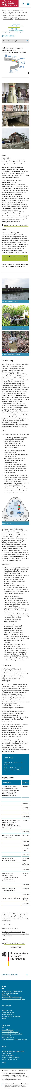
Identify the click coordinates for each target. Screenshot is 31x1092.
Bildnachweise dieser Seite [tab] (10, 975)
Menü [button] (28, 4)
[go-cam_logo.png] (15, 64)
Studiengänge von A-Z (8, 1014)
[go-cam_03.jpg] (15, 342)
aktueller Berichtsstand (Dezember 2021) (16, 225)
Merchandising (6, 995)
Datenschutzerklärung (6, 1080)
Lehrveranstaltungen (8, 1012)
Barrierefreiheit (22, 1070)
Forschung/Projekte (8, 19)
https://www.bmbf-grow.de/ (10, 928)
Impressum (5, 1070)
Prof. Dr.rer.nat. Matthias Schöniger (14, 943)
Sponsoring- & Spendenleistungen (12, 997)
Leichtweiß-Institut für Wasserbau (18, 15)
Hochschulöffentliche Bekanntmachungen (14, 1040)
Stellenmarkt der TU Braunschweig (12, 991)
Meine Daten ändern (8, 1038)
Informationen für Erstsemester (11, 1016)
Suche (23, 3)
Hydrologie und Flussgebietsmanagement (14, 17)
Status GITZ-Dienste (7, 1030)
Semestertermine (7, 1010)
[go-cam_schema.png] (15, 509)
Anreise (4, 1063)
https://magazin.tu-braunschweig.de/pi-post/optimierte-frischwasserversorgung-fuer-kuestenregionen (15, 934)
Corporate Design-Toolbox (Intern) (12, 1034)
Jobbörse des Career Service (10, 993)
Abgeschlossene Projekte (21, 19)
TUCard (4, 1018)
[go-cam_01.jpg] (15, 289)
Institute (5, 15)
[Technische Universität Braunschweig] (9, 3)
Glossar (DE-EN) (6, 1036)
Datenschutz (13, 1070)
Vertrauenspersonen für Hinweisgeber (13, 999)
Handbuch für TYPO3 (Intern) (10, 1032)
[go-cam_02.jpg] (15, 315)
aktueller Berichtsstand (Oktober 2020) (15, 257)
